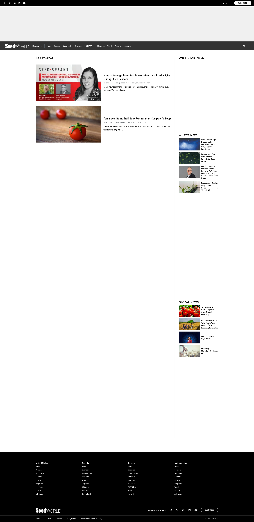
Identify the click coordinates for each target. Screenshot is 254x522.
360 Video (39, 487)
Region (35, 46)
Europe (131, 463)
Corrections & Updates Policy (91, 519)
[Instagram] (14, 3)
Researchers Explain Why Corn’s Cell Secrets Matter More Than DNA (209, 187)
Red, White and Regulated (207, 337)
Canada (85, 463)
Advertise (127, 46)
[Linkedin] (19, 3)
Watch (109, 46)
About (38, 519)
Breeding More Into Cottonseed (209, 351)
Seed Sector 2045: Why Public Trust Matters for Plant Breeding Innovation (209, 324)
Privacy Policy (71, 519)
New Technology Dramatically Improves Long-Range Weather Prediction (208, 144)
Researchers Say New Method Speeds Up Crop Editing (208, 158)
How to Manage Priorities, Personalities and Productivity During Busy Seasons (136, 77)
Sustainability (67, 46)
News (49, 46)
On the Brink (86, 494)
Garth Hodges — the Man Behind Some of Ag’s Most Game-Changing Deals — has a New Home (209, 172)
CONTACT (225, 3)
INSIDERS (88, 46)
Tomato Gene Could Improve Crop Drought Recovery (207, 311)
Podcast (118, 46)
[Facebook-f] (5, 3)
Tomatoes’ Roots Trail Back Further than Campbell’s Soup (137, 119)
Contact (59, 519)
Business (57, 46)
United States (42, 463)
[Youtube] (24, 3)
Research (78, 46)
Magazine (101, 46)
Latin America (181, 463)
